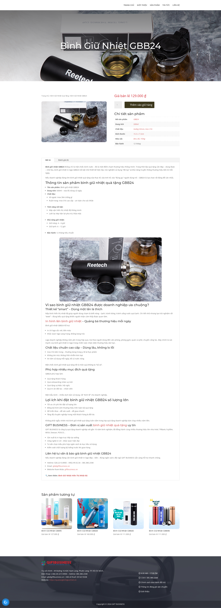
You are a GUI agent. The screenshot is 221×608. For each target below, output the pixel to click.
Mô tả (48, 160)
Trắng (143, 139)
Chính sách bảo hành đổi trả (152, 582)
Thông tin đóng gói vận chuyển (153, 587)
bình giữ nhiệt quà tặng (110, 425)
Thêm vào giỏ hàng (141, 105)
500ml (136, 124)
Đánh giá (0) (63, 160)
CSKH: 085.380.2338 (149, 577)
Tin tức (166, 5)
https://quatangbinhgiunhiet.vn (62, 580)
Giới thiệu (142, 5)
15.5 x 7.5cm (139, 134)
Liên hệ (176, 5)
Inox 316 (148, 129)
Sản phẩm (155, 5)
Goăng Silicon (139, 129)
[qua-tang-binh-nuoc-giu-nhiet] (74, 141)
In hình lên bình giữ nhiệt (63, 321)
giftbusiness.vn (71, 469)
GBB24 (136, 119)
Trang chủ (45, 96)
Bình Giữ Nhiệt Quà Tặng (59, 96)
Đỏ (138, 139)
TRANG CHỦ (129, 5)
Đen (135, 139)
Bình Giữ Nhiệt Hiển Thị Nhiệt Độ (72, 475)
